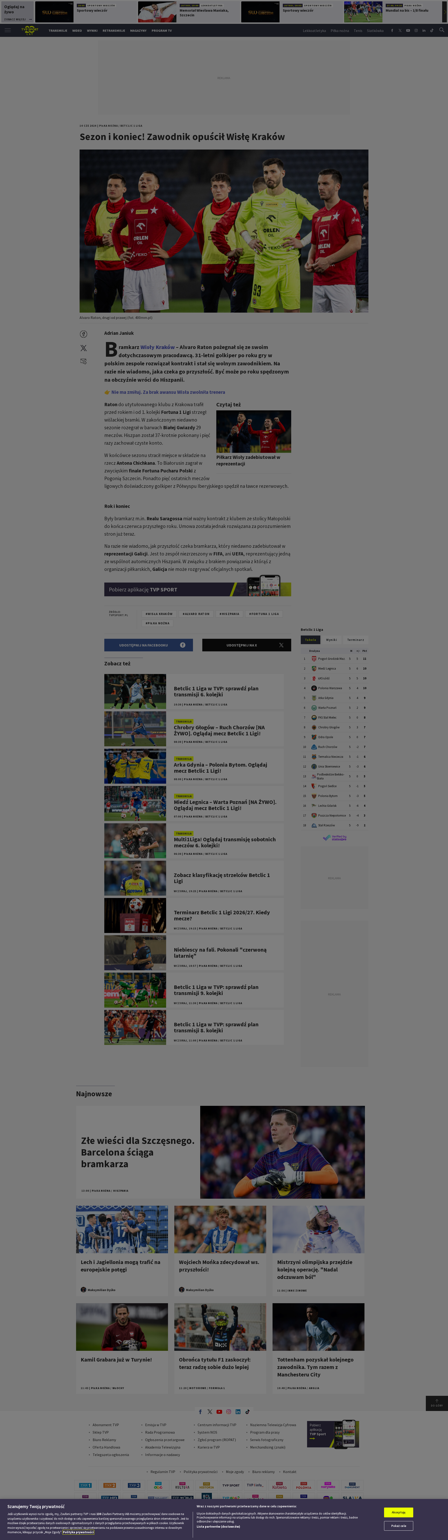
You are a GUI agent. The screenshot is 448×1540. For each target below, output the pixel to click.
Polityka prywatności (78, 1532)
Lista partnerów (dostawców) (218, 1527)
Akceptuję (399, 1512)
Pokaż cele (398, 1526)
